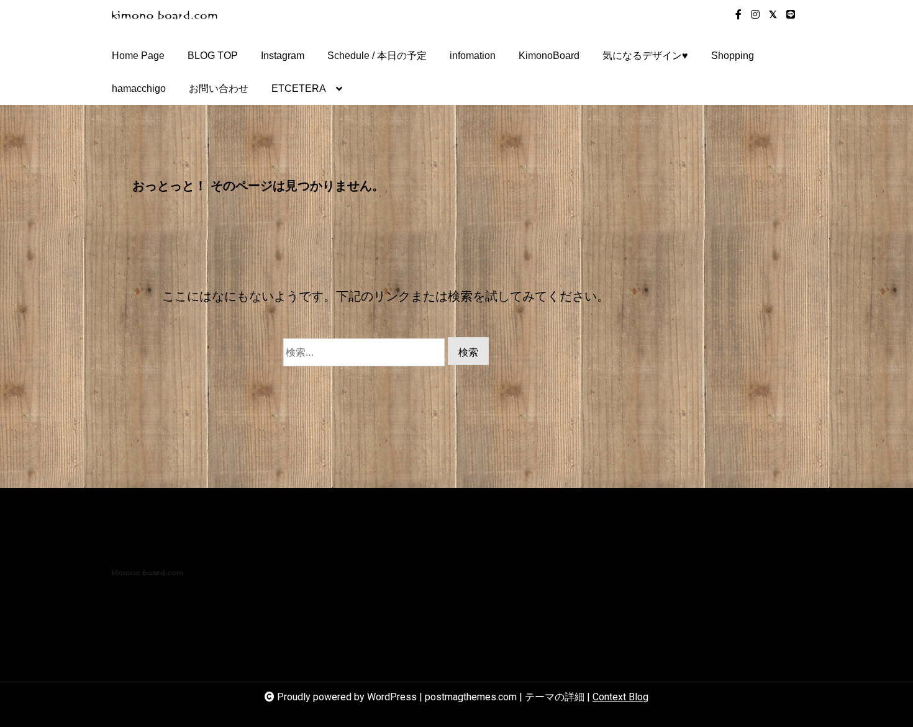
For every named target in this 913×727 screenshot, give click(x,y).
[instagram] (755, 14)
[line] (790, 14)
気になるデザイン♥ (645, 55)
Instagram (282, 55)
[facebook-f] (738, 14)
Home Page (138, 55)
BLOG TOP (213, 55)
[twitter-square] (773, 14)
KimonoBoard (549, 55)
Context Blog (620, 697)
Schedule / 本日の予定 (377, 55)
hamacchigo (139, 88)
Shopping (732, 55)
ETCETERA (298, 88)
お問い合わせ (218, 88)
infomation (473, 55)
